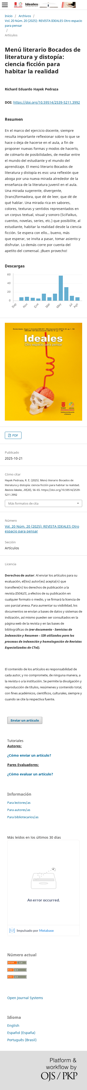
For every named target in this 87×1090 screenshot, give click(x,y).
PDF (15, 435)
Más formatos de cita (23, 503)
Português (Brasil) (21, 1040)
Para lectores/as (18, 802)
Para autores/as (18, 810)
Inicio (9, 16)
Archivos (25, 16)
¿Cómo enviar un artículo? (29, 755)
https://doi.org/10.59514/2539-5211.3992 (46, 102)
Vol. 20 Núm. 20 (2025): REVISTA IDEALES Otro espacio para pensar (43, 23)
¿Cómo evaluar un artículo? (30, 774)
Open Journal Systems (25, 997)
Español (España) (21, 1032)
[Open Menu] (5, 5)
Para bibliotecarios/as (22, 817)
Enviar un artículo (25, 720)
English (13, 1025)
